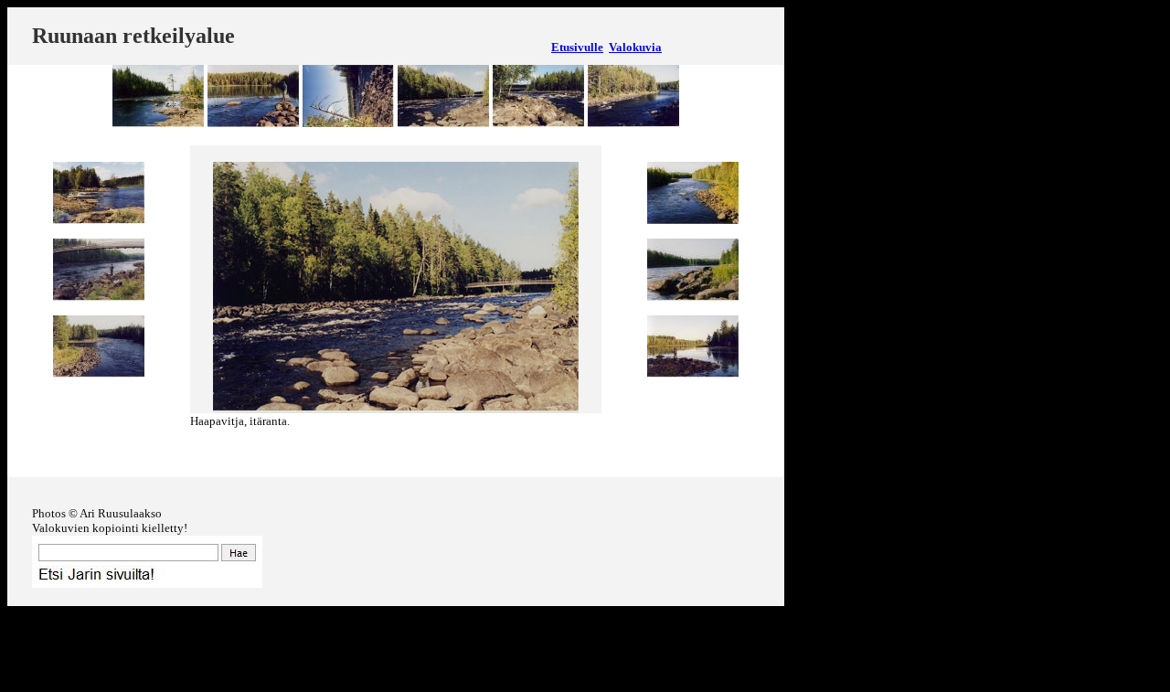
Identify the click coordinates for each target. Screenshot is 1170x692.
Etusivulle (577, 47)
